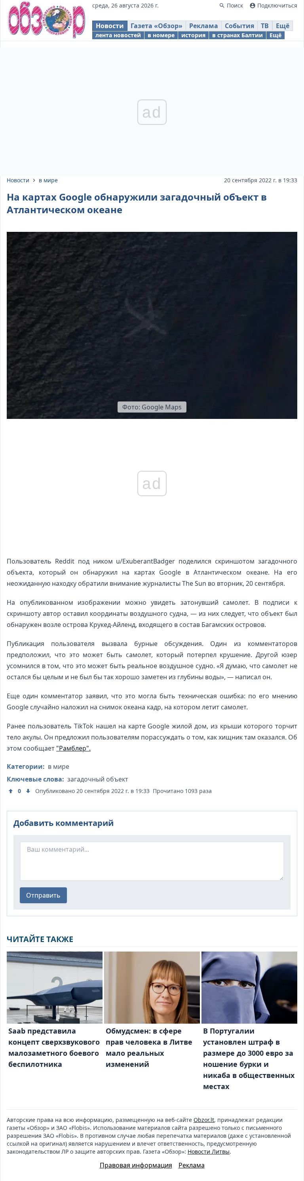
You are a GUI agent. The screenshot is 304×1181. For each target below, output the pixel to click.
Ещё (282, 25)
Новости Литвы (209, 1151)
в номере (161, 35)
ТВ (265, 25)
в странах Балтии (237, 35)
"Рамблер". (73, 748)
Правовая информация (136, 1165)
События (239, 25)
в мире (48, 180)
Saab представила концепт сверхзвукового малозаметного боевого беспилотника (54, 1047)
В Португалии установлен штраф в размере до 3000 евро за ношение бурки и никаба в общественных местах (248, 1058)
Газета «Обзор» (156, 25)
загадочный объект (97, 779)
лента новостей (118, 35)
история (193, 35)
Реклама (203, 25)
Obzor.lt (204, 1120)
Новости (110, 25)
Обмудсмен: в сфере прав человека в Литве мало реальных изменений (149, 1047)
